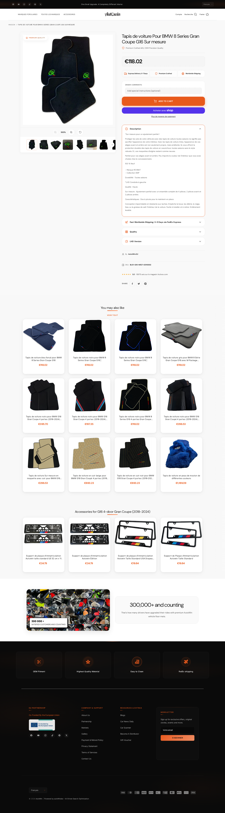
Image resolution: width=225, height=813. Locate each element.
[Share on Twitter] (138, 283)
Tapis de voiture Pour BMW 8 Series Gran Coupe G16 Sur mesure (46, 25)
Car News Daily (127, 721)
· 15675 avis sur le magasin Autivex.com (150, 274)
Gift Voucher (125, 740)
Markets (85, 728)
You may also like (112, 308)
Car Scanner (125, 728)
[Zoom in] (71, 132)
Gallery (85, 734)
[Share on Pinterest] (145, 283)
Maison (12, 25)
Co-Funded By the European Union (44, 715)
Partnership (87, 721)
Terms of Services (89, 752)
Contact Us (86, 759)
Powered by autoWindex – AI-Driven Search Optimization (66, 799)
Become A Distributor (129, 734)
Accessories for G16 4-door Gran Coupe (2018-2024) (112, 512)
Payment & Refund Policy (92, 740)
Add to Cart (165, 101)
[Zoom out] (55, 132)
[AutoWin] (113, 14)
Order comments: (133, 85)
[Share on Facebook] (132, 283)
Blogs (122, 715)
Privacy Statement (89, 746)
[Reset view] (80, 132)
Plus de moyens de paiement (163, 116)
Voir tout (112, 315)
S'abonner (177, 738)
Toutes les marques (50, 14)
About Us (86, 715)
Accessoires (69, 14)
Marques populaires (27, 14)
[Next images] (112, 144)
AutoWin (39, 799)
